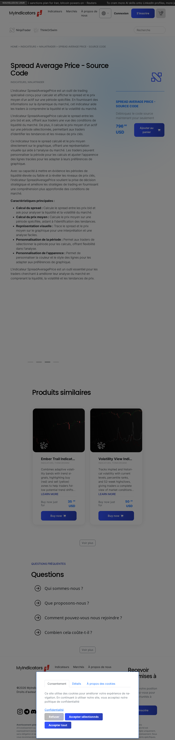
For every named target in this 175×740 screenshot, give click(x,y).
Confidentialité (54, 709)
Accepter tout (58, 725)
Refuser (54, 717)
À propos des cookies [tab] (101, 683)
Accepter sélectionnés (84, 717)
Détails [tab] (76, 683)
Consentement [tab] (57, 683)
